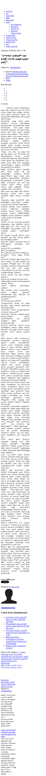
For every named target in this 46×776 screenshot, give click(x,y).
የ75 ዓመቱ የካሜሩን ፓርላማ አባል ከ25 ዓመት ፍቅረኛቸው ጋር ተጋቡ (18, 632)
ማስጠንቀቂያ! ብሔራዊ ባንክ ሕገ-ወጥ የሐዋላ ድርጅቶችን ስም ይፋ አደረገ (18, 626)
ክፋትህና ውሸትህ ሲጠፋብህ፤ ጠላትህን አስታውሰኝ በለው (8, 733)
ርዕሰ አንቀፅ (15, 587)
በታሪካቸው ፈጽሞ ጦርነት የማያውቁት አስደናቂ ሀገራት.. (8, 684)
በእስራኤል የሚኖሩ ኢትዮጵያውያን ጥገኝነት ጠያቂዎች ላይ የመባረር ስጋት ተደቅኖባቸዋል (16, 640)
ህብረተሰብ (5, 680)
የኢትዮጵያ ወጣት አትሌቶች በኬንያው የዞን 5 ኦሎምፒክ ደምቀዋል (16, 619)
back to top (5, 663)
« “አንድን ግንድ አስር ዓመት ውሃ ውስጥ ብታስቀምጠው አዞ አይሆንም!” (13, 654)
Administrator (15, 67)
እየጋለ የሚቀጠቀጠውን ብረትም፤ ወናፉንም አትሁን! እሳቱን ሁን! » (14, 659)
